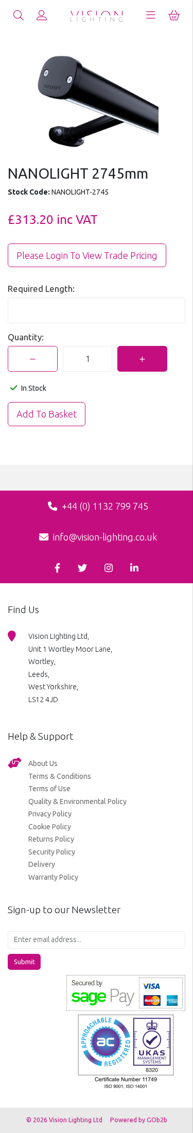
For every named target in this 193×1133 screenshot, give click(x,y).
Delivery (41, 864)
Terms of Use (49, 789)
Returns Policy (51, 839)
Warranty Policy (53, 877)
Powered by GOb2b (138, 1120)
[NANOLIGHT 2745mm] (96, 102)
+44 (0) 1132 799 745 (104, 506)
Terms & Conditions (59, 776)
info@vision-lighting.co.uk (104, 537)
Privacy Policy (50, 814)
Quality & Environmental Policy (77, 801)
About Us (43, 763)
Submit (24, 961)
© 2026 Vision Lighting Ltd (65, 1120)
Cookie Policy (49, 827)
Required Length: (41, 288)
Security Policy (51, 852)
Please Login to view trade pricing (86, 255)
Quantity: (26, 337)
